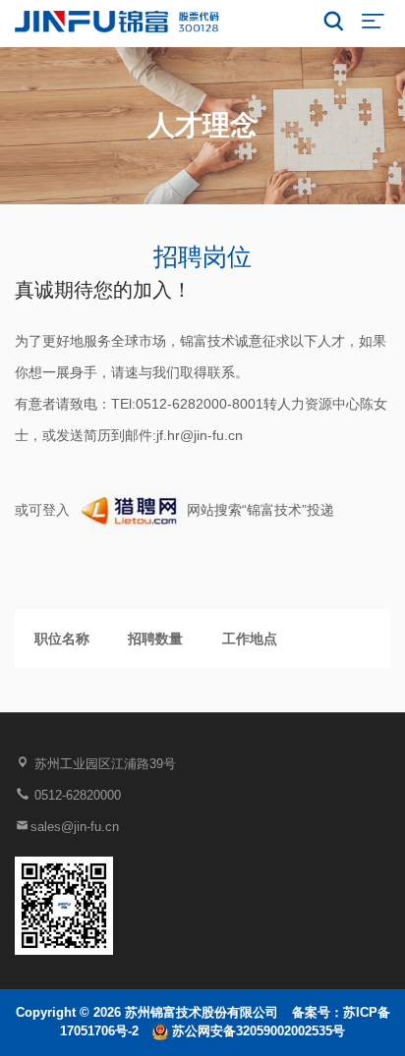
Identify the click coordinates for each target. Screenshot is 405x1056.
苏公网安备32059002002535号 (256, 1031)
